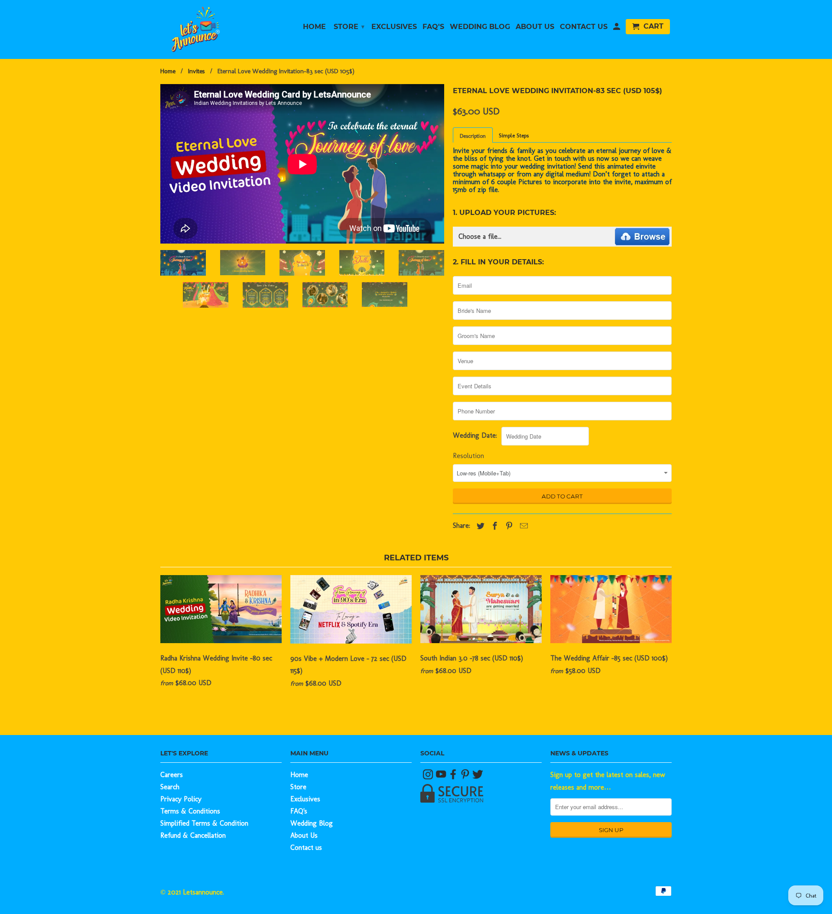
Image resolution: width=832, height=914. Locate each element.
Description (473, 136)
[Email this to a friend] (522, 526)
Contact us (306, 847)
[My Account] (616, 28)
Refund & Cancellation (193, 835)
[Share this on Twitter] (478, 526)
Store (298, 787)
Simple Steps (514, 135)
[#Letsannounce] (429, 777)
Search (169, 787)
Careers (171, 775)
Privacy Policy (181, 799)
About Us (304, 835)
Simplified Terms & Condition (204, 823)
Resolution (468, 456)
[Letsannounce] (221, 29)
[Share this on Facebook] (493, 526)
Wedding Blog (311, 823)
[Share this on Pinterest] (507, 526)
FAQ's (298, 811)
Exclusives (305, 799)
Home (299, 775)
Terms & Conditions (190, 811)
